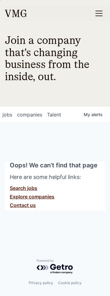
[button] (99, 13)
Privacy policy (41, 282)
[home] (16, 13)
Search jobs (23, 188)
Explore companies (32, 197)
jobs (7, 115)
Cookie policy (70, 282)
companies (29, 115)
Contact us (23, 205)
